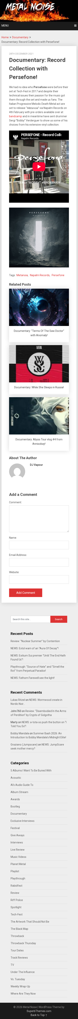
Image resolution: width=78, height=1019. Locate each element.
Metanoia (22, 275)
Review (15, 892)
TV (12, 964)
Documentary (20, 37)
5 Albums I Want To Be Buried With (31, 770)
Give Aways (17, 835)
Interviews (17, 842)
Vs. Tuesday (18, 979)
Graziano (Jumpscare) (24, 744)
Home (5, 37)
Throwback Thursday (23, 943)
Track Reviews (19, 957)
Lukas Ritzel (18, 699)
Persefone (58, 275)
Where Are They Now (23, 993)
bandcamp (15, 116)
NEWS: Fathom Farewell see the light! (33, 677)
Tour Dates (17, 950)
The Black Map (19, 928)
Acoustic (16, 777)
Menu (5, 25)
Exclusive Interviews (22, 820)
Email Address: (18, 554)
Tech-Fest (17, 914)
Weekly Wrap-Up (20, 986)
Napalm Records (40, 275)
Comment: (15, 502)
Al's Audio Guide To (22, 784)
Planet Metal (18, 864)
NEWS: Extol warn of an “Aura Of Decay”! (34, 648)
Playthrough (18, 878)
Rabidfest (16, 885)
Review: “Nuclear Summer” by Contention (35, 641)
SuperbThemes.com (39, 1011)
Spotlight (16, 907)
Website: (14, 572)
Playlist (15, 871)
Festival (15, 828)
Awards (15, 799)
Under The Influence (23, 972)
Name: (13, 537)
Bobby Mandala (20, 733)
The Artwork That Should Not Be (30, 921)
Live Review (18, 849)
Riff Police (17, 900)
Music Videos (18, 856)
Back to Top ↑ (39, 1015)
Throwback (17, 936)
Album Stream (19, 792)
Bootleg (15, 806)
